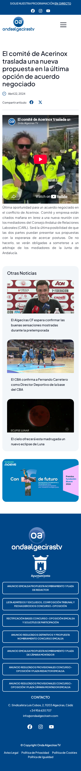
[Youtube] (48, 11)
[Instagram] (40, 11)
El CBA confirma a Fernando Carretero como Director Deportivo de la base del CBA (39, 384)
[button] (63, 25)
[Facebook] (33, 11)
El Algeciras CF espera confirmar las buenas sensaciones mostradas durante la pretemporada (38, 325)
